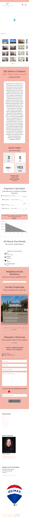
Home (3, 416)
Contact (4, 427)
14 (11, 329)
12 (23, 327)
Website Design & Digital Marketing (8, 514)
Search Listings (5, 422)
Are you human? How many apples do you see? (14, 388)
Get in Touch (15, 401)
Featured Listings (6, 420)
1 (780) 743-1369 (10, 475)
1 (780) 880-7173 (10, 458)
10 (18, 327)
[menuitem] (22, 5)
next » (15, 329)
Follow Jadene (5, 425)
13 (26, 327)
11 (21, 327)
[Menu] (25, 5)
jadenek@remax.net (11, 456)
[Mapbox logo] (3, 33)
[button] (12, 64)
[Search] (22, 5)
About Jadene (5, 418)
